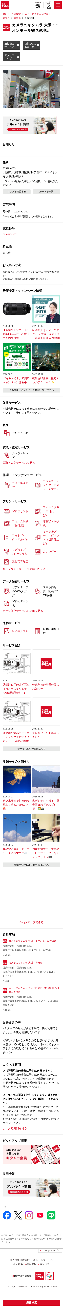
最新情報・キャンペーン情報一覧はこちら (31, 390)
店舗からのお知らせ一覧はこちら (31, 865)
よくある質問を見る (15, 1128)
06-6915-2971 (10, 234)
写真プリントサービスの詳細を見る (24, 569)
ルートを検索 (46, 191)
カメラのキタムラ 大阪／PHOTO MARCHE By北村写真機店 (34, 990)
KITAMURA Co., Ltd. (24, 1286)
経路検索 (31, 1302)
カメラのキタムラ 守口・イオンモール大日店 (32, 941)
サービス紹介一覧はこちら (31, 748)
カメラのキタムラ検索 (36, 14)
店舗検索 (38, 2)
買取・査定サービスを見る (19, 462)
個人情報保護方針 (20, 1259)
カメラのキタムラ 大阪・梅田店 (25, 962)
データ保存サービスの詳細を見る (23, 610)
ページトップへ (51, 1250)
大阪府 (6, 18)
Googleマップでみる (31, 922)
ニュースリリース (43, 1259)
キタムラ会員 (49, 3)
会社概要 (18, 1264)
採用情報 (31, 1264)
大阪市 (17, 18)
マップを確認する (16, 191)
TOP (5, 14)
